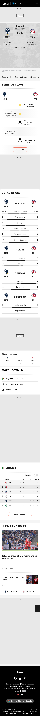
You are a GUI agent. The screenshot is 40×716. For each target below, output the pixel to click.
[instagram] (20, 678)
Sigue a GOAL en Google (21, 701)
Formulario (28, 475)
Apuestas (16, 691)
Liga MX (20, 26)
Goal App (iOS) (23, 688)
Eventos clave (21, 77)
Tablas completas (20, 514)
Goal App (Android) (10, 688)
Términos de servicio (27, 684)
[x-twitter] (24, 678)
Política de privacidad (16, 686)
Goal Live (32, 688)
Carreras (27, 686)
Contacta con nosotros (12, 684)
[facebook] (15, 678)
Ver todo (20, 149)
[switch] (36, 475)
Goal (13, 709)
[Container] (7, 33)
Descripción (7, 77)
